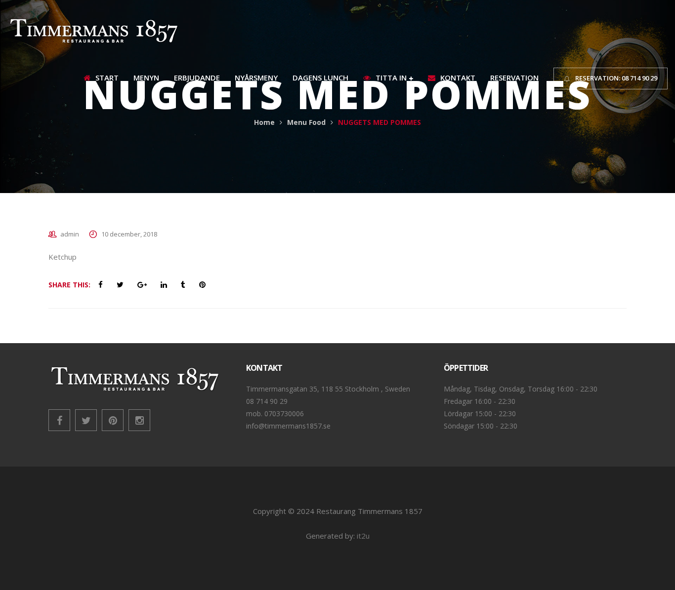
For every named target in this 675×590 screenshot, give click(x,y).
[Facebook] (59, 420)
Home (264, 122)
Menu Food (306, 122)
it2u (363, 536)
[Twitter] (86, 420)
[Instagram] (139, 420)
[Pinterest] (113, 420)
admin (69, 234)
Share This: (69, 284)
